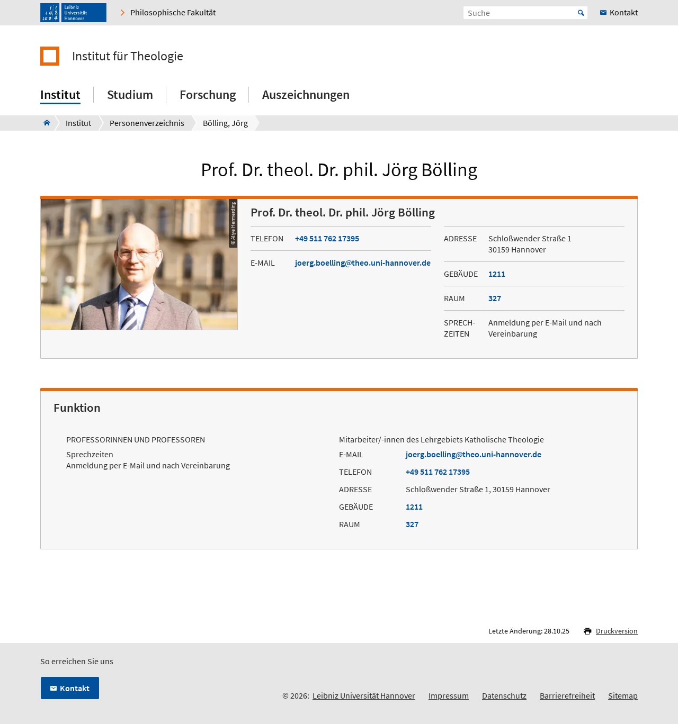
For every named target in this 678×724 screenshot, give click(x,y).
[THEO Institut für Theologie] (43, 122)
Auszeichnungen (306, 94)
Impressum (449, 695)
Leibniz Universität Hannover (364, 695)
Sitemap (623, 695)
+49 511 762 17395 (327, 238)
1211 (496, 273)
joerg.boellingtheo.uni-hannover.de (363, 262)
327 (494, 298)
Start (581, 12)
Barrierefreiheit (567, 695)
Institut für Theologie (127, 56)
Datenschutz (504, 695)
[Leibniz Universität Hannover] (73, 12)
